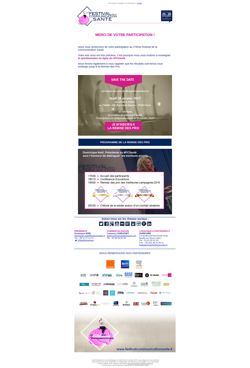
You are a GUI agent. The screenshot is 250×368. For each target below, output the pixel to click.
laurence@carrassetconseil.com (121, 236)
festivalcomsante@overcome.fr (153, 245)
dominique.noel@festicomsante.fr (89, 236)
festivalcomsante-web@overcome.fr (140, 363)
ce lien (139, 3)
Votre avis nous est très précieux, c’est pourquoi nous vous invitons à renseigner (124, 57)
